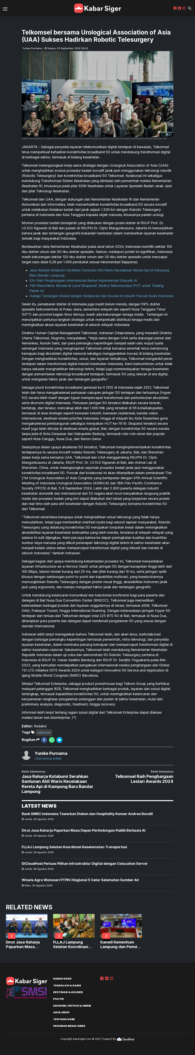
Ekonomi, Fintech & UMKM (72, 1005)
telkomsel (44, 732)
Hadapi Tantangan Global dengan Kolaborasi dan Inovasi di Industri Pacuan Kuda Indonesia (101, 296)
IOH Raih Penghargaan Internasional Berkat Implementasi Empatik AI (83, 280)
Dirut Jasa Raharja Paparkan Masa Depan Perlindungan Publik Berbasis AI (83, 830)
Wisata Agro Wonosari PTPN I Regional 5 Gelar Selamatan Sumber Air (80, 880)
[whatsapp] (52, 740)
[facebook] (44, 740)
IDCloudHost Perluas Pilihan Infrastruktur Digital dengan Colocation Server (85, 864)
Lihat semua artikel (48, 758)
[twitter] (59, 740)
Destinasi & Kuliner (68, 992)
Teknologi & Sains (67, 985)
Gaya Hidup (61, 1012)
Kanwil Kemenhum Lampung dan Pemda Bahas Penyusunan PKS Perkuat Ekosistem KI (119, 944)
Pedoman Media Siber (69, 1025)
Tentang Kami (64, 1019)
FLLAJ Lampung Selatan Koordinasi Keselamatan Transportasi (74, 847)
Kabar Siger (62, 978)
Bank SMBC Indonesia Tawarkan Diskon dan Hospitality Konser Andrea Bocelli (87, 814)
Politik (58, 998)
